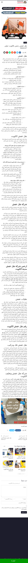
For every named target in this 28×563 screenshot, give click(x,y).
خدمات (25, 42)
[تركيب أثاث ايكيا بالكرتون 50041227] (20, 451)
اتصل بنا (13, 560)
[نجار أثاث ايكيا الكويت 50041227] (8, 464)
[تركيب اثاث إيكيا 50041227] (20, 464)
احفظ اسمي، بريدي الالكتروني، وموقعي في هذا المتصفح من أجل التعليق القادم (14, 508)
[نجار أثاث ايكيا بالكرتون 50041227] (8, 451)
